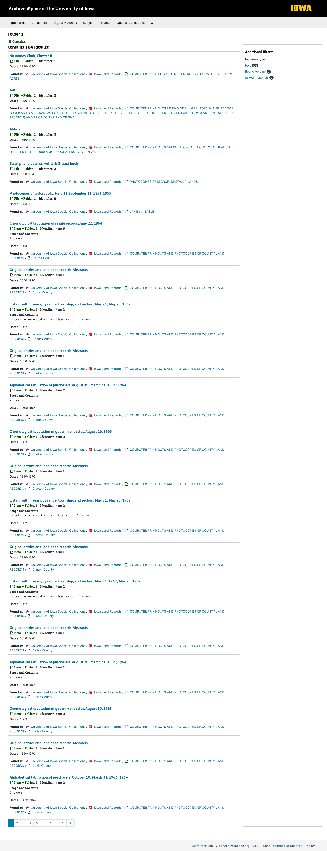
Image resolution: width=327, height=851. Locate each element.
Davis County (42, 765)
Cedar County (42, 292)
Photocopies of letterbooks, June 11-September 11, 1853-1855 (60, 193)
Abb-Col (16, 129)
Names (106, 23)
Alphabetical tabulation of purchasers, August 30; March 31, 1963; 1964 (68, 662)
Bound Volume (257, 71)
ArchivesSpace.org (236, 846)
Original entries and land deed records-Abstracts (49, 269)
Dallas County (42, 650)
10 (70, 823)
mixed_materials (258, 77)
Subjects (89, 23)
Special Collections (131, 23)
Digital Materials (65, 23)
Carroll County (42, 258)
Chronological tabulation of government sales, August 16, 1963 (61, 431)
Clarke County (42, 373)
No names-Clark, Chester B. (31, 55)
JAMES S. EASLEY (143, 211)
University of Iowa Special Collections (58, 74)
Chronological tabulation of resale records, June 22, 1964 (56, 223)
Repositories (16, 23)
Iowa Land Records (107, 74)
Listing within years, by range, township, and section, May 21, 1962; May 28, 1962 (75, 581)
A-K (12, 90)
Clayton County (43, 488)
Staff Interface (202, 846)
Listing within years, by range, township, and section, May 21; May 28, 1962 (70, 304)
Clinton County (43, 569)
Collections (39, 23)
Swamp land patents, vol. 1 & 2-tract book (44, 163)
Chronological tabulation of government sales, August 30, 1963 (61, 708)
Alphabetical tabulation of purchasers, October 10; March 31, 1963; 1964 (69, 777)
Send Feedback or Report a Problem (289, 846)
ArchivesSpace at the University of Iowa (52, 9)
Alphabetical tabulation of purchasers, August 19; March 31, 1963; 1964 (68, 385)
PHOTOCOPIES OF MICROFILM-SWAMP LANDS (164, 182)
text (251, 65)
